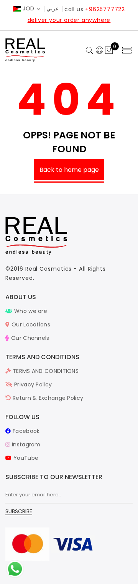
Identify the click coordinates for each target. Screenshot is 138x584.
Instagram (25, 444)
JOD (28, 8)
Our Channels (29, 338)
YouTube (25, 458)
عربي (52, 8)
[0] (108, 51)
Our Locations (30, 324)
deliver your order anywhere (69, 20)
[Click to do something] (15, 568)
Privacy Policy (32, 384)
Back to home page (69, 169)
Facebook (25, 431)
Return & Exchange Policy (47, 398)
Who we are (30, 311)
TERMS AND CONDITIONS (45, 371)
